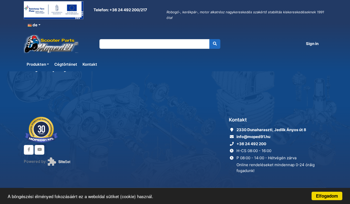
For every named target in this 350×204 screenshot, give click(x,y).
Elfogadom (327, 196)
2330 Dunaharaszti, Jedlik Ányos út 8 (271, 129)
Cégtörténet (65, 64)
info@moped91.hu (253, 136)
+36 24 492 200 (251, 143)
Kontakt (90, 64)
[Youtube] (39, 150)
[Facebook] (29, 150)
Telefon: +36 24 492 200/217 (120, 9)
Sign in (312, 43)
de (34, 24)
